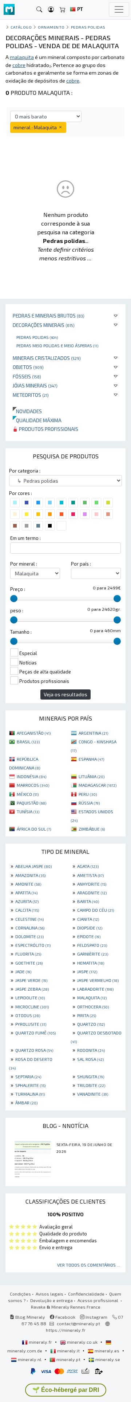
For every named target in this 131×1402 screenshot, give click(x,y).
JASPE (87, 971)
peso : (16, 610)
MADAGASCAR (97, 785)
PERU (88, 794)
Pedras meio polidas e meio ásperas (57, 345)
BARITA (88, 901)
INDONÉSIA (31, 776)
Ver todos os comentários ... (88, 1264)
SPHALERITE (30, 1085)
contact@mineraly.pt (78, 1323)
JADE (23, 971)
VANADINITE (92, 1093)
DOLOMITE (29, 936)
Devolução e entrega (51, 1300)
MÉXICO (28, 794)
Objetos (28, 367)
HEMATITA (90, 962)
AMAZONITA (30, 875)
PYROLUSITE (30, 1024)
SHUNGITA (90, 1076)
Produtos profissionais (48, 429)
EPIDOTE (88, 936)
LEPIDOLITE (30, 997)
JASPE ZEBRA (32, 988)
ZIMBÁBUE (92, 828)
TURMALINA (30, 1093)
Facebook (64, 1316)
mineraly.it (68, 1350)
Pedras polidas (37, 337)
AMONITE (28, 883)
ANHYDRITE (91, 883)
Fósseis (27, 376)
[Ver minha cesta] (62, 9)
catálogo (21, 27)
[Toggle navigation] (119, 9)
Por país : (81, 564)
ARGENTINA (93, 732)
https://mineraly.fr (66, 1329)
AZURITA (27, 901)
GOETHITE (29, 962)
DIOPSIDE (89, 927)
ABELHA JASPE (33, 866)
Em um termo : (25, 538)
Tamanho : (21, 632)
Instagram (95, 1316)
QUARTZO (91, 1024)
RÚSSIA (89, 802)
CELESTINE (29, 919)
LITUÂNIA (91, 776)
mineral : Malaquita (35, 127)
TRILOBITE (91, 1085)
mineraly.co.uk (82, 1341)
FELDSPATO (92, 945)
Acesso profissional (98, 1300)
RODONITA (91, 1050)
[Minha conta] (51, 9)
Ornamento (51, 27)
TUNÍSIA (28, 811)
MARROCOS (33, 785)
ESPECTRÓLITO (33, 945)
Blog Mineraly (29, 1316)
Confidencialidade (86, 1293)
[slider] (13, 598)
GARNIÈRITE (92, 953)
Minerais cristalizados (47, 358)
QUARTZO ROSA (34, 1050)
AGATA (88, 866)
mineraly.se (107, 1359)
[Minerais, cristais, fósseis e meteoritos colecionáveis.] (9, 9)
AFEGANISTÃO (34, 732)
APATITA (26, 892)
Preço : (17, 589)
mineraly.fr (40, 1341)
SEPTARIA (28, 1076)
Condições (20, 1293)
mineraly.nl (30, 1359)
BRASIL (28, 741)
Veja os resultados (65, 694)
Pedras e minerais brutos (48, 315)
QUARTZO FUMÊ (35, 1032)
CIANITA (88, 919)
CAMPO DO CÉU (95, 909)
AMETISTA (90, 875)
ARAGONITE (92, 892)
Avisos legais (49, 1293)
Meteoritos (31, 395)
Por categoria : (24, 471)
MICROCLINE (32, 1006)
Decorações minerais (44, 325)
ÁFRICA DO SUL (34, 828)
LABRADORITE (95, 988)
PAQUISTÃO (31, 802)
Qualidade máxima (37, 420)
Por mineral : (23, 564)
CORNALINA (29, 927)
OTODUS (27, 1015)
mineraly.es (107, 1350)
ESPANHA (91, 758)
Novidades (27, 411)
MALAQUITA (92, 997)
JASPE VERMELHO (98, 980)
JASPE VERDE (31, 980)
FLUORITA (28, 953)
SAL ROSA (90, 1059)
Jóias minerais (35, 385)
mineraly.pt (68, 1359)
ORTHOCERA (93, 1006)
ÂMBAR (26, 1102)
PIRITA (86, 1015)
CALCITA (27, 909)
